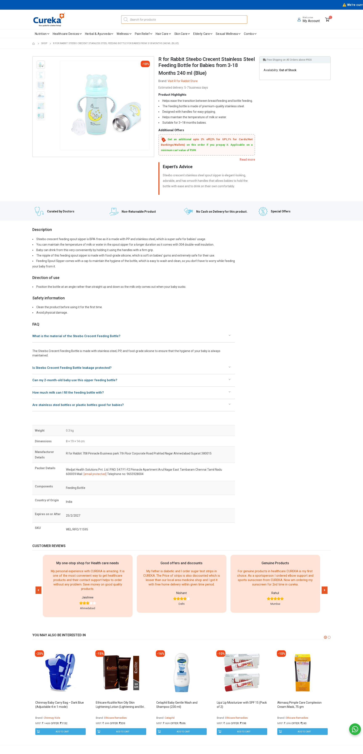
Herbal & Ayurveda (98, 33)
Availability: (271, 70)
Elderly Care (201, 33)
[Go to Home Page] (33, 43)
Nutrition (41, 33)
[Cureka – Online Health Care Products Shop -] (49, 19)
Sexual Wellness (227, 33)
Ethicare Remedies (55, 717)
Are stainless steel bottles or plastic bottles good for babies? (78, 405)
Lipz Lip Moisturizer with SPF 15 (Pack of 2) (181, 704)
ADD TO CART (62, 731)
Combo (249, 33)
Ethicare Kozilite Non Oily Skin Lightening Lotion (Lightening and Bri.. (60, 704)
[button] (38, 590)
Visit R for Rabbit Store (183, 81)
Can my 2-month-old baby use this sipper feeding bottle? (74, 380)
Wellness (123, 33)
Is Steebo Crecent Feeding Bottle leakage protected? (72, 368)
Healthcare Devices (66, 33)
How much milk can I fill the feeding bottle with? (68, 392)
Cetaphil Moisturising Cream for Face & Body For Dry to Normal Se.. (301, 704)
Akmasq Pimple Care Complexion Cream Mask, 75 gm (239, 704)
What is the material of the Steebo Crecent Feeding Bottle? (76, 336)
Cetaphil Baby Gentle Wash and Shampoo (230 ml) (116, 704)
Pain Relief (142, 33)
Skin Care (181, 33)
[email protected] (95, 474)
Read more (247, 159)
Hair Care (162, 33)
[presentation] (61, 105)
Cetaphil (109, 717)
